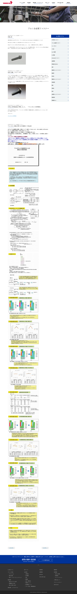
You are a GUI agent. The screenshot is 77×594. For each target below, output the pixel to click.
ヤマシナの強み (22, 3)
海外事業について (28, 584)
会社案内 (53, 3)
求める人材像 (57, 573)
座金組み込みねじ (55, 64)
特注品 (53, 76)
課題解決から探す (12, 583)
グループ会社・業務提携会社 (30, 586)
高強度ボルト (54, 100)
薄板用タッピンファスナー (56, 79)
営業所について (28, 582)
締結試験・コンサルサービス (38, 3)
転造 (52, 91)
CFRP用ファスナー (55, 39)
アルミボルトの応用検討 (12, 115)
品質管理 (53, 61)
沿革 (26, 577)
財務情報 (41, 572)
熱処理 (53, 73)
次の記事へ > (45, 547)
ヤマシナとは (11, 573)
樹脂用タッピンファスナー (56, 70)
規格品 (53, 88)
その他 (53, 48)
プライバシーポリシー (58, 582)
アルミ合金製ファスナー (56, 42)
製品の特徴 (11, 575)
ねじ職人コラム (21, 7)
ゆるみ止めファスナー (56, 58)
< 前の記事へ (11, 547)
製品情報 (29, 3)
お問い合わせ (56, 584)
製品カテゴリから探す (13, 581)
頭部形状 (53, 97)
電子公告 (41, 574)
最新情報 (41, 569)
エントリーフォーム (58, 577)
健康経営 (68, 3)
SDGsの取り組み (60, 3)
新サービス (47, 3)
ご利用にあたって (57, 579)
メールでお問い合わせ (46, 560)
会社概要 (27, 575)
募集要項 (56, 575)
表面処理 (53, 82)
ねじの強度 (54, 51)
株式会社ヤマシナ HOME (12, 7)
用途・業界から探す (12, 585)
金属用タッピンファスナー (56, 94)
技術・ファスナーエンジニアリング (15, 577)
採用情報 (55, 572)
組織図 (26, 579)
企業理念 (27, 573)
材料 (52, 67)
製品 (52, 85)
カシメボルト (54, 45)
